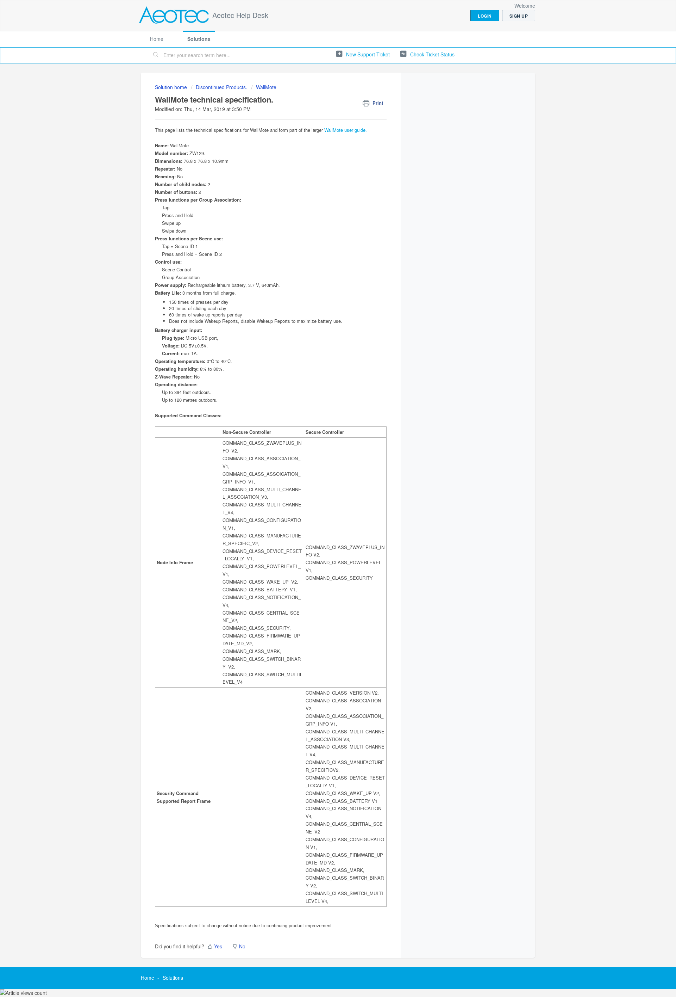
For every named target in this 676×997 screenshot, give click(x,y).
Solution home (171, 87)
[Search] (156, 55)
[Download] (325, 418)
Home (156, 38)
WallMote (266, 87)
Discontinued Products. (221, 87)
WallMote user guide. (345, 130)
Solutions (199, 38)
